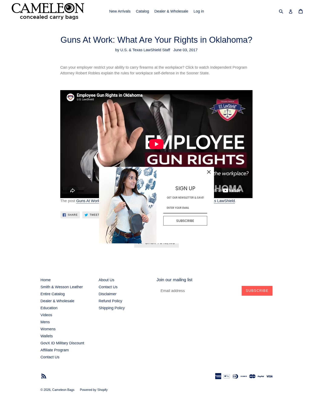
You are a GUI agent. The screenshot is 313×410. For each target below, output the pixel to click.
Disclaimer (107, 294)
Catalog (142, 11)
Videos (46, 315)
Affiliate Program (54, 350)
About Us (106, 280)
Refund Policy (110, 301)
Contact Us (49, 357)
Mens (45, 322)
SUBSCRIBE (185, 220)
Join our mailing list (174, 279)
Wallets (46, 336)
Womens (48, 329)
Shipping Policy (112, 308)
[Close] (209, 172)
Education (48, 308)
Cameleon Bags (63, 390)
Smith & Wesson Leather (61, 287)
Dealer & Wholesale (171, 11)
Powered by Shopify (94, 390)
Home (45, 280)
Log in (199, 11)
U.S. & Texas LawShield (214, 201)
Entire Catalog (52, 294)
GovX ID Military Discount (62, 343)
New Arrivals (120, 11)
